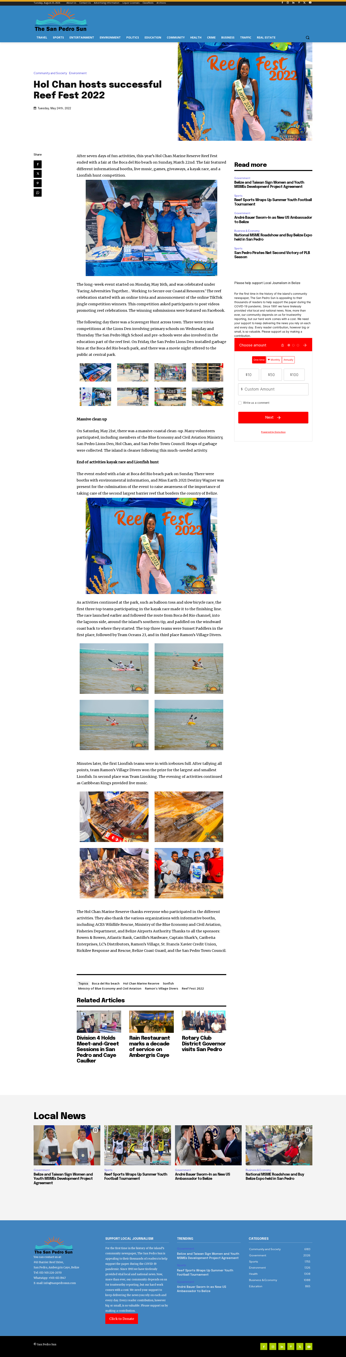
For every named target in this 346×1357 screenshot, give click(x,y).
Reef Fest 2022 (193, 988)
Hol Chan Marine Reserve (141, 983)
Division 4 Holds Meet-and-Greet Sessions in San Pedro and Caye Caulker (98, 1049)
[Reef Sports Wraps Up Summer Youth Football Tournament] (137, 1145)
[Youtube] (310, 3)
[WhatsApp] (38, 193)
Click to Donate (121, 1319)
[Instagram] (288, 3)
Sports (238, 195)
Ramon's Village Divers (161, 988)
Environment (78, 73)
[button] (307, 37)
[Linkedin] (293, 3)
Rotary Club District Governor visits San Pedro (204, 1043)
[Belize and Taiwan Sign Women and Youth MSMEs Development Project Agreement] (67, 1145)
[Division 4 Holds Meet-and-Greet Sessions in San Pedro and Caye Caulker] (99, 1022)
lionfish (168, 983)
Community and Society (50, 73)
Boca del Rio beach (106, 983)
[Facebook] (282, 3)
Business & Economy (247, 231)
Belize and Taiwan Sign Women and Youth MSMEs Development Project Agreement (63, 1179)
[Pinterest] (299, 3)
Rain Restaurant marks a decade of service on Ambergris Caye (149, 1046)
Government (242, 178)
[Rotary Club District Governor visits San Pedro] (204, 1022)
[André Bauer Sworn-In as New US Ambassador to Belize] (208, 1145)
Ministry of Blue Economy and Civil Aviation (109, 988)
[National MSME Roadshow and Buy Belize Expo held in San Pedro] (279, 1145)
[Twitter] (304, 3)
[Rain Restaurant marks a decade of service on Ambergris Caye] (151, 1022)
